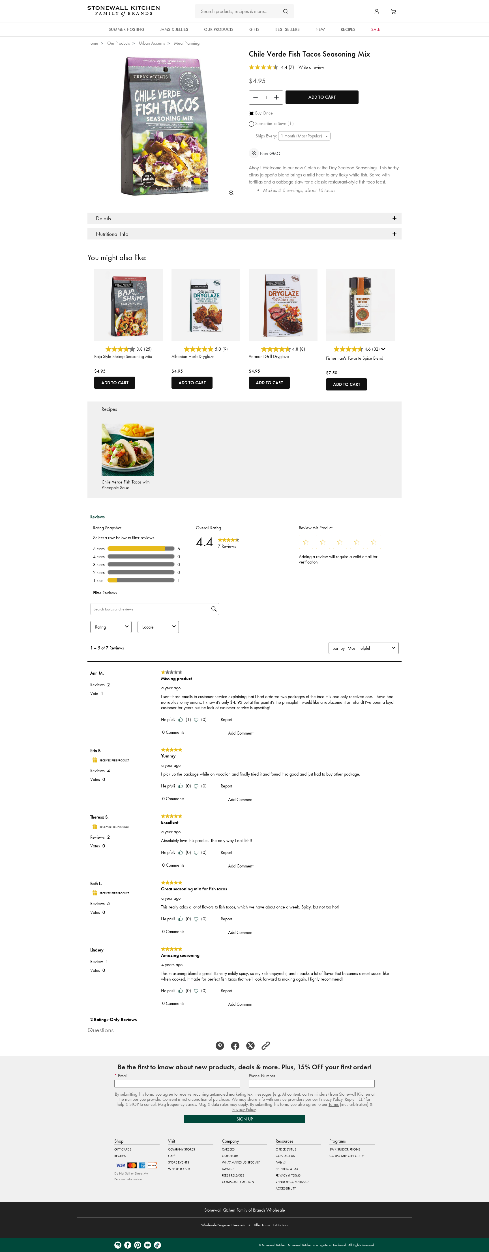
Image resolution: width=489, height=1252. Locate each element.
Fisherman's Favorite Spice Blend (354, 358)
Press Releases (233, 1175)
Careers (228, 1149)
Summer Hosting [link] (126, 29)
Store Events (178, 1162)
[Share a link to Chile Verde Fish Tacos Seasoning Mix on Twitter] (252, 1046)
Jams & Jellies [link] (174, 29)
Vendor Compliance (292, 1182)
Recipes (120, 1156)
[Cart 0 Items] (395, 11)
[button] (376, 11)
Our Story (230, 1156)
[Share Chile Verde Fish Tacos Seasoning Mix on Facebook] (236, 1046)
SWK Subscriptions (344, 1149)
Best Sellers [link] (287, 29)
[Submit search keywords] (285, 11)
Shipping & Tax (287, 1169)
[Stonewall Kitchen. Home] (123, 11)
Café (171, 1156)
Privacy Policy (244, 1109)
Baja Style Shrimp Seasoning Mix (123, 356)
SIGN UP (245, 1119)
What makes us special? (241, 1162)
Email (122, 1075)
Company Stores (181, 1149)
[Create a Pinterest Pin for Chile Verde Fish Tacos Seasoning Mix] (221, 1046)
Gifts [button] (254, 29)
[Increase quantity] (278, 97)
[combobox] (244, 11)
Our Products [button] (218, 29)
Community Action (238, 1182)
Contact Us (285, 1156)
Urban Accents (152, 43)
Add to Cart (322, 97)
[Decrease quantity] (254, 97)
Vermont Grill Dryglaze (269, 356)
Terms (334, 1104)
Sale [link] (375, 29)
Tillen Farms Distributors (271, 1225)
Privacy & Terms (288, 1175)
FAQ (279, 1162)
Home (92, 43)
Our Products (118, 43)
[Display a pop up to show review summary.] (384, 350)
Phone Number (262, 1075)
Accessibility (286, 1188)
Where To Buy (179, 1169)
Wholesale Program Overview (223, 1225)
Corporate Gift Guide (346, 1156)
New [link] (320, 29)
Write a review (311, 67)
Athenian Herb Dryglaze (193, 356)
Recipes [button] (348, 29)
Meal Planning (187, 43)
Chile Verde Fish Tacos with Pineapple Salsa (126, 485)
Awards (228, 1169)
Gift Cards (122, 1149)
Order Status (286, 1149)
